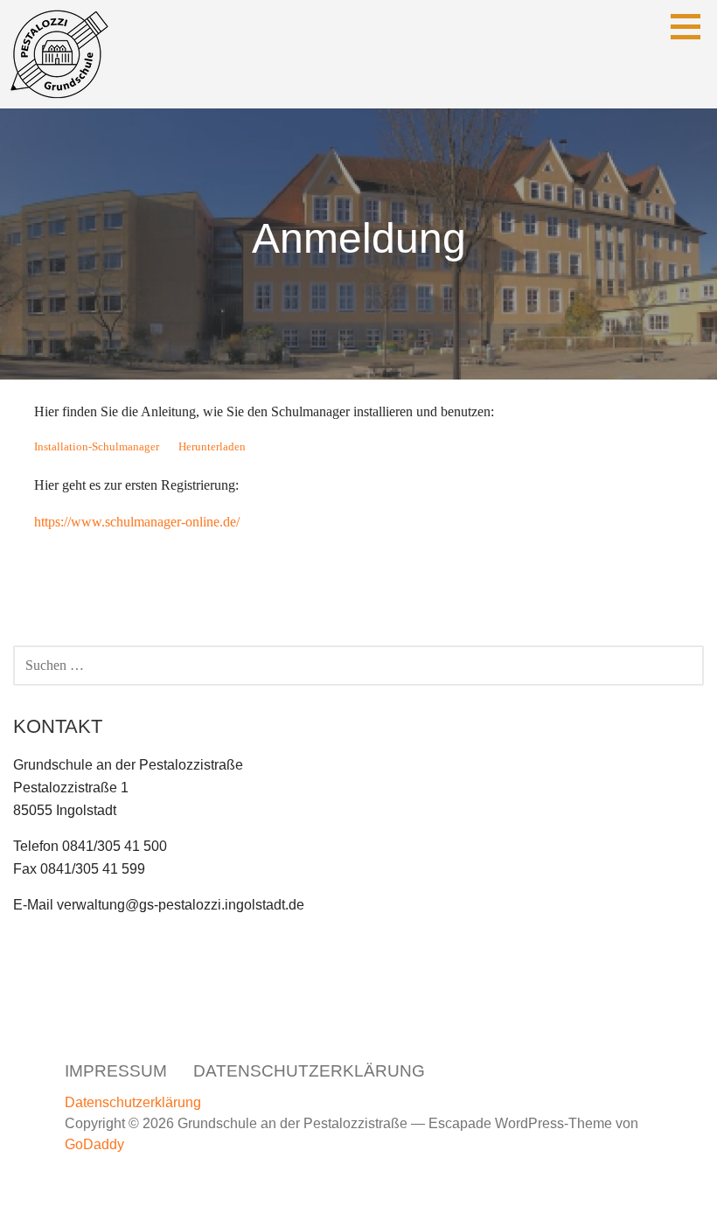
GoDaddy (94, 1144)
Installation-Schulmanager (96, 447)
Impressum (116, 1071)
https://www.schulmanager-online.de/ (137, 521)
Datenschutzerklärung (309, 1071)
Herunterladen (212, 447)
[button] (691, 26)
